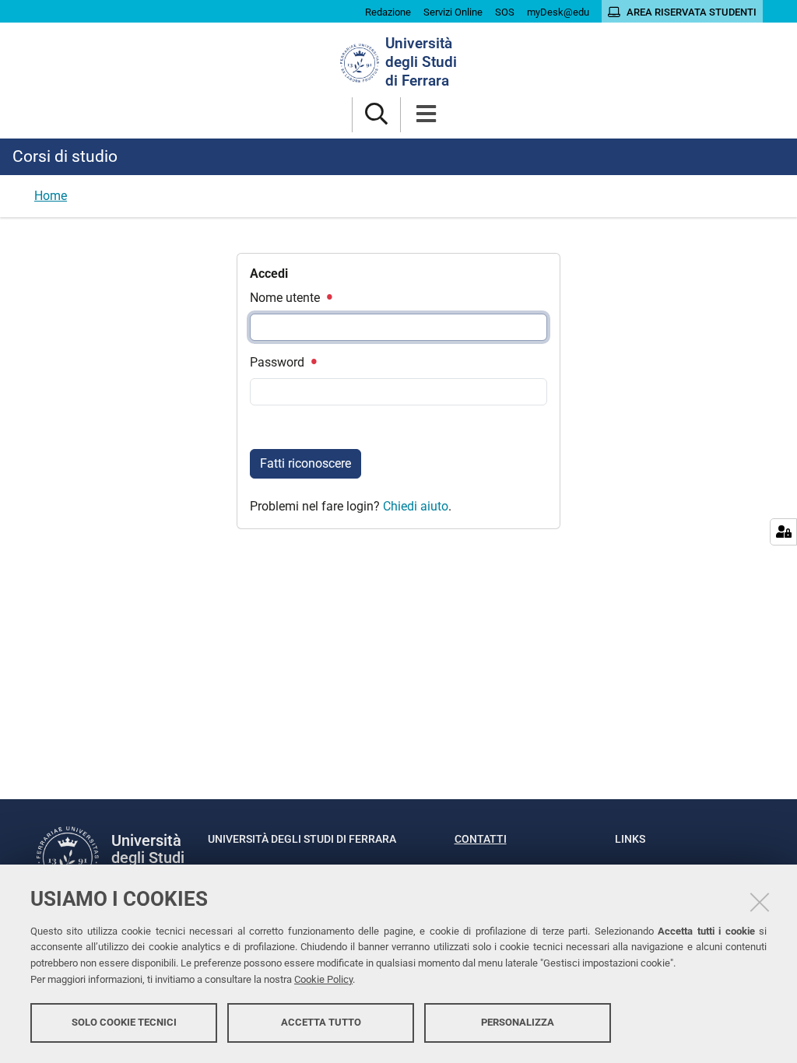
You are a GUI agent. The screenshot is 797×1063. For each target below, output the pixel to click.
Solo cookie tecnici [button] (124, 1022)
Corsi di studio (65, 156)
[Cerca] (376, 114)
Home (50, 195)
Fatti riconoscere (305, 463)
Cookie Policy (323, 979)
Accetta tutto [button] (321, 1022)
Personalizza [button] (517, 1022)
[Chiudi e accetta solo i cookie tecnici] (759, 901)
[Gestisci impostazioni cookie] (783, 532)
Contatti (481, 839)
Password (278, 362)
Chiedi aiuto (415, 506)
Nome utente (286, 297)
